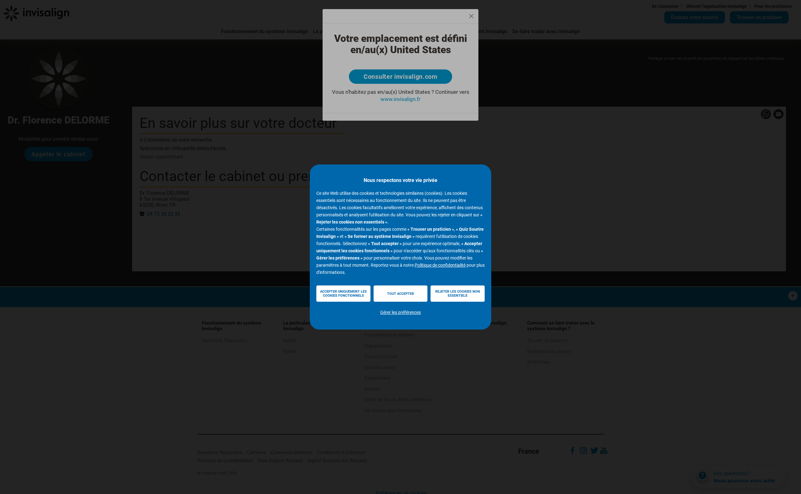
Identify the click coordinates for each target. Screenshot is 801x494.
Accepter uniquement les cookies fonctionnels (343, 294)
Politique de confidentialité (440, 265)
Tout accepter (400, 294)
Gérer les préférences (400, 312)
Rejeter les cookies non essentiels (457, 294)
